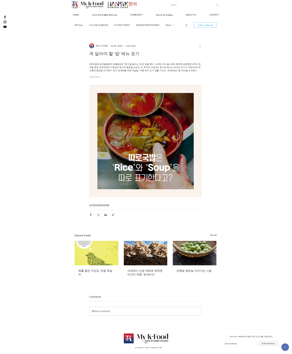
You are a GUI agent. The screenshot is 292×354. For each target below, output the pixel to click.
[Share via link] (113, 214)
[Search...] (217, 5)
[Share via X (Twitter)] (98, 214)
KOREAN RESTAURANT (148, 25)
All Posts (79, 25)
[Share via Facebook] (90, 214)
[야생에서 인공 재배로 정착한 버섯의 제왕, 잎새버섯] (145, 253)
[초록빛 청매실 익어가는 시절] (194, 253)
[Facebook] (5, 17)
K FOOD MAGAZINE (99, 205)
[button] (104, 15)
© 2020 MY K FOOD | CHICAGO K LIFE (148, 348)
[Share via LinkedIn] (105, 214)
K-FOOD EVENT (122, 25)
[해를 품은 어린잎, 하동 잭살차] (96, 253)
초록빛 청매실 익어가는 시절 (194, 270)
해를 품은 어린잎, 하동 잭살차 (95, 272)
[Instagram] (5, 22)
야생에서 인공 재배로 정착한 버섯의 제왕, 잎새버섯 (145, 272)
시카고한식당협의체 (98, 25)
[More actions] (200, 46)
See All (213, 235)
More (168, 25)
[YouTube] (5, 27)
